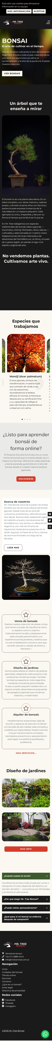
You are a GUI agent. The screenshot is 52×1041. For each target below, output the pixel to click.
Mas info (26, 855)
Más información (18, 11)
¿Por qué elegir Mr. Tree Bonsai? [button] (21, 905)
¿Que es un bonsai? (12, 991)
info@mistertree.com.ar (17, 966)
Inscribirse (26, 485)
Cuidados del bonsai (12, 978)
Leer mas (13, 554)
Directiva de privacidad (13, 997)
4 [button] (29, 425)
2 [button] (24, 425)
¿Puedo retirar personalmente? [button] (20, 914)
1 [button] (22, 425)
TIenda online (9, 981)
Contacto (6, 988)
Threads (9, 1009)
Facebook (10, 1006)
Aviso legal (7, 994)
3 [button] (27, 425)
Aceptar (39, 11)
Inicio (4, 975)
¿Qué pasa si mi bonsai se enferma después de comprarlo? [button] (22, 924)
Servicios (6, 985)
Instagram (10, 1012)
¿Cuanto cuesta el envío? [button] (17, 882)
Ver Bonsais (12, 73)
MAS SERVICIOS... (26, 759)
